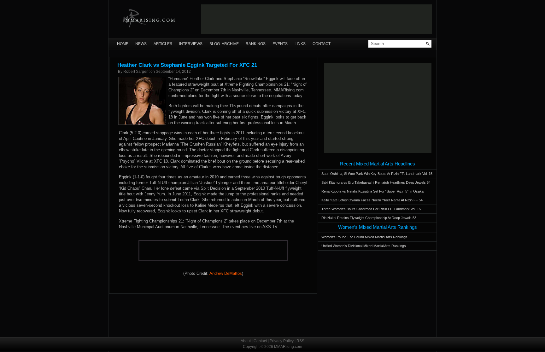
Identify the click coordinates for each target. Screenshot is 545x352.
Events (280, 44)
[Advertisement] (316, 19)
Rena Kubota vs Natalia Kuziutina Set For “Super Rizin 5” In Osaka (372, 191)
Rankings (256, 44)
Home (122, 44)
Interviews (190, 44)
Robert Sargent (136, 71)
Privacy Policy (282, 341)
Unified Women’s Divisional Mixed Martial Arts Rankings (363, 246)
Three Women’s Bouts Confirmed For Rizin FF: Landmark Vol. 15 (371, 209)
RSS (300, 341)
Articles (163, 44)
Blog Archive (224, 44)
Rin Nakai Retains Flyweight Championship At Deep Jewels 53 (368, 218)
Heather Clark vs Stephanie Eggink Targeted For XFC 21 (187, 65)
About (246, 341)
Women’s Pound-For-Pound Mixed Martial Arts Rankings (364, 237)
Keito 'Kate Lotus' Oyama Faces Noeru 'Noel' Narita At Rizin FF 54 (372, 200)
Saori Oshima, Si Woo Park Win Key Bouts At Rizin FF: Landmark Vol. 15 (376, 174)
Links (300, 44)
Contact (322, 44)
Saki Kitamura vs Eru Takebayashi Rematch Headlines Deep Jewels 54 (376, 182)
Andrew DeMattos (225, 273)
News (141, 44)
